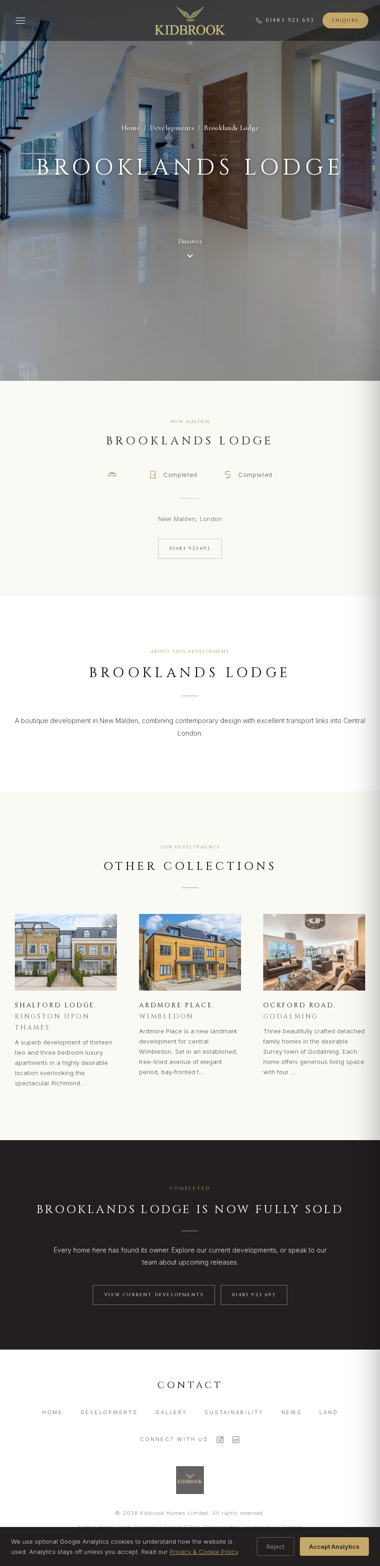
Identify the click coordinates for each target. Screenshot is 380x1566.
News (291, 1412)
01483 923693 (190, 548)
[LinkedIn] (236, 1440)
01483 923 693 (290, 20)
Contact (190, 1385)
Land (328, 1412)
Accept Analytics (334, 1546)
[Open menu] (20, 20)
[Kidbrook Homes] (190, 20)
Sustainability (234, 1412)
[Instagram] (220, 1440)
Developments (109, 1412)
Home (130, 128)
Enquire (345, 20)
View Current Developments (153, 1295)
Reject (275, 1546)
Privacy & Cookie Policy (204, 1551)
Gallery (171, 1412)
